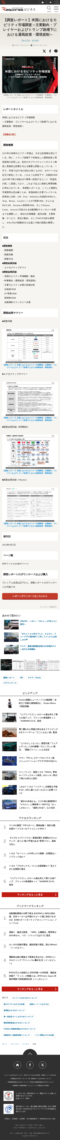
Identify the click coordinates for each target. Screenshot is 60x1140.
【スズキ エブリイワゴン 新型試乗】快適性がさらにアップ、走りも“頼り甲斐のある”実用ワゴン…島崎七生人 (33, 841)
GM (21, 678)
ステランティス (10, 683)
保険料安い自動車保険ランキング (17, 1035)
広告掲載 (14, 1118)
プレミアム (25, 40)
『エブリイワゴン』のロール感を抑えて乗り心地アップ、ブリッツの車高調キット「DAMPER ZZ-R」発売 (32, 881)
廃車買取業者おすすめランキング (17, 1023)
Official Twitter (42, 1065)
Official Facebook (30, 1065)
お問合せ (7, 1118)
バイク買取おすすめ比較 (44, 1035)
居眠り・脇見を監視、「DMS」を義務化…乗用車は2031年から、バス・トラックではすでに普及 (32, 933)
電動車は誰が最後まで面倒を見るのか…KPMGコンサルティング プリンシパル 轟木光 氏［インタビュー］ (32, 960)
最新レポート (9, 678)
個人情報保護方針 (32, 1118)
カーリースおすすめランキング (24, 998)
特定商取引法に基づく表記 (47, 1118)
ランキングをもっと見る (30, 894)
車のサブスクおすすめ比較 (14, 1004)
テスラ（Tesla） (35, 678)
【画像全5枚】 (9, 134)
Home (17, 1065)
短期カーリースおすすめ (39, 1004)
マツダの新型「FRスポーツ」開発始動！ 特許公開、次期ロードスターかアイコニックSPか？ (33, 827)
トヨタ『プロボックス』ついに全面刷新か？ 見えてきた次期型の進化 (33, 867)
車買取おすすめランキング (14, 1010)
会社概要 (22, 1118)
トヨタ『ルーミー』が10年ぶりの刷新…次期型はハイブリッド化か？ (32, 855)
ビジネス (35, 40)
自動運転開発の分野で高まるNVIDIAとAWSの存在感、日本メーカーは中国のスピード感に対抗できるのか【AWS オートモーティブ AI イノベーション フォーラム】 (33, 918)
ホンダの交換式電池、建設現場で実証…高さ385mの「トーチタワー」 (33, 946)
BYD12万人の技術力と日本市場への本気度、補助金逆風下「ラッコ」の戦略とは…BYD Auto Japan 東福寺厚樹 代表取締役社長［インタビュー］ (32, 975)
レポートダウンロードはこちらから (30, 596)
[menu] (56, 9)
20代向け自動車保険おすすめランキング (19, 1029)
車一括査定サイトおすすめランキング (18, 1017)
